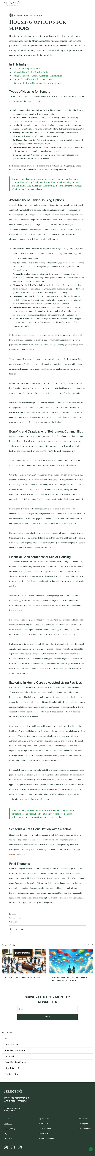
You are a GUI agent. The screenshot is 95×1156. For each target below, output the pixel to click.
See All (90, 945)
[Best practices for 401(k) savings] (24, 961)
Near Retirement (15, 918)
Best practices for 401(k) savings (24, 977)
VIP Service (43, 1133)
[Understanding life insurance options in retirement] (71, 961)
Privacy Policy (9, 1128)
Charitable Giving (12, 1074)
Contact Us (44, 1124)
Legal (6, 1133)
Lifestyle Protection (13, 1068)
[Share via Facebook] (10, 929)
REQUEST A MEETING (12, 1109)
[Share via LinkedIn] (22, 929)
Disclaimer (8, 1138)
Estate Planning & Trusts (15, 1062)
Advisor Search (45, 1128)
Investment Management (15, 1050)
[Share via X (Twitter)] (16, 929)
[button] (91, 1149)
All (6, 1038)
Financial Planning (13, 1044)
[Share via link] (27, 929)
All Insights (83, 1124)
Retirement (13, 922)
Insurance (12, 914)
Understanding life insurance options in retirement (69, 979)
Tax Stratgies (10, 1056)
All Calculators (85, 1128)
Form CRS (8, 1124)
